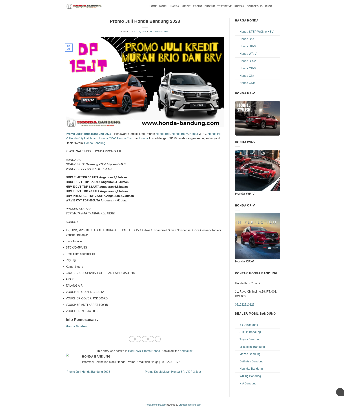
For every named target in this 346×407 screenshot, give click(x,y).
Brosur (210, 6)
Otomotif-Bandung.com (190, 405)
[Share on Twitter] (138, 339)
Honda (193, 133)
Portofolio (255, 6)
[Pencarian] (279, 6)
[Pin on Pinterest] (151, 339)
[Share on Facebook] (132, 339)
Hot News (134, 350)
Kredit (186, 6)
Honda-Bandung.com (155, 405)
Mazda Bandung (250, 354)
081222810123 (244, 304)
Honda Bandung (159, 32)
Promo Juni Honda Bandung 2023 (88, 371)
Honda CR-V (107, 138)
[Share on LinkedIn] (158, 339)
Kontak (239, 6)
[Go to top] (338, 402)
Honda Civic (125, 138)
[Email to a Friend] (145, 339)
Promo (197, 6)
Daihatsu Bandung (251, 361)
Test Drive (224, 6)
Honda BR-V (180, 133)
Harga (174, 6)
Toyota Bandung (249, 339)
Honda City (246, 75)
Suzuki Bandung (250, 332)
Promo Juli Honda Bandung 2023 (88, 133)
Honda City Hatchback (83, 138)
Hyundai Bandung (251, 368)
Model (163, 6)
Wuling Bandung (250, 376)
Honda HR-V (247, 46)
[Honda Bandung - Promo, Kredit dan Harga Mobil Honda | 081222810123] (84, 6)
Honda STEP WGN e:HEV (256, 31)
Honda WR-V (248, 53)
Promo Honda (151, 350)
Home (153, 6)
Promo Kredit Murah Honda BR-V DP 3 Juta (173, 371)
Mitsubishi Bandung (252, 346)
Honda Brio (163, 133)
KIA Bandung (247, 383)
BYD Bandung (248, 324)
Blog (268, 6)
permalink (186, 350)
